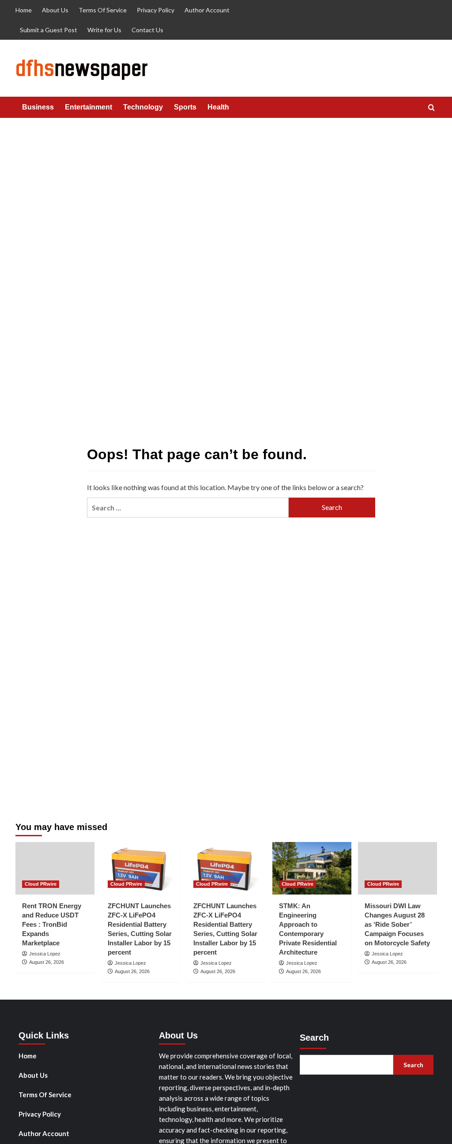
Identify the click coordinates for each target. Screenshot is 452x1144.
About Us (55, 10)
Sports (185, 107)
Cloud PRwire (40, 884)
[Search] (431, 108)
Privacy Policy (155, 10)
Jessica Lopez (44, 953)
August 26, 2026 (46, 962)
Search (314, 1037)
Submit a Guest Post (48, 30)
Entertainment (88, 107)
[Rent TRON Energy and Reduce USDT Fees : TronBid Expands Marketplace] (54, 868)
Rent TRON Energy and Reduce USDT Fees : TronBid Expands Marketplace (51, 924)
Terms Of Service (103, 10)
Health (218, 107)
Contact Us (147, 30)
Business (38, 107)
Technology (143, 107)
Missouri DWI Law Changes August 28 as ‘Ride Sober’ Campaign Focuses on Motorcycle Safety (397, 924)
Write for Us (104, 30)
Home (23, 10)
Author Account (207, 10)
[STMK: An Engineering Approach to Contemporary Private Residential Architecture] (311, 868)
